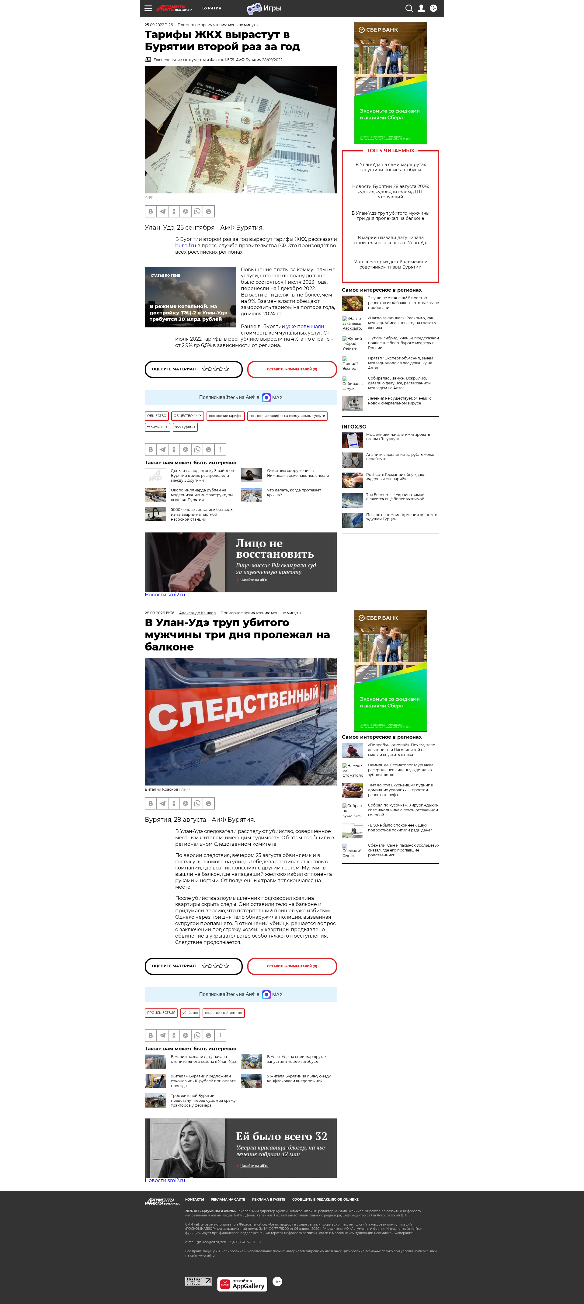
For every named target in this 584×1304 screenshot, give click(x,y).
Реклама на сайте (228, 1200)
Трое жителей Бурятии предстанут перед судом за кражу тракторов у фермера (203, 1100)
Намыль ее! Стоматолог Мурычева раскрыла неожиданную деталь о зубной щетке (400, 770)
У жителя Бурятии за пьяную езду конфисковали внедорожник (299, 1078)
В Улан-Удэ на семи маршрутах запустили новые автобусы (391, 167)
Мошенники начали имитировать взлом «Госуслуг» (398, 436)
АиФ (149, 197)
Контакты (194, 1200)
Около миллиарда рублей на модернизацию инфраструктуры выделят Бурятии (202, 495)
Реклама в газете (268, 1200)
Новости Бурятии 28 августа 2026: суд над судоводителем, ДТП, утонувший (390, 191)
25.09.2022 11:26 (159, 25)
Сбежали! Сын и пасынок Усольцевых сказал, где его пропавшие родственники (403, 850)
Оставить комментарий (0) (292, 369)
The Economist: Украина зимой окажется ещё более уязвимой (395, 497)
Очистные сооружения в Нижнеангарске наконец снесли (298, 473)
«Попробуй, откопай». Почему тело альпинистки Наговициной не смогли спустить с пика (401, 750)
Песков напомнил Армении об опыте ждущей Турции (401, 517)
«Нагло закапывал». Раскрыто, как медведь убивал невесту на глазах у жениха (402, 323)
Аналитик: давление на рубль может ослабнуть (401, 457)
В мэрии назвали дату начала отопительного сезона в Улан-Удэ (391, 240)
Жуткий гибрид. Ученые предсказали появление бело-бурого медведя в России (403, 343)
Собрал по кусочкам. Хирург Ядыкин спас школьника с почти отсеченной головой (403, 810)
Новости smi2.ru (165, 595)
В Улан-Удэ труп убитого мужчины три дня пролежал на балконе (390, 216)
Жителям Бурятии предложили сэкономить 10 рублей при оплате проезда (203, 1081)
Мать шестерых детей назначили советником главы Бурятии (390, 264)
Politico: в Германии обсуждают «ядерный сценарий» (396, 477)
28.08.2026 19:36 (159, 613)
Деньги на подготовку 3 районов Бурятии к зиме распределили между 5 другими (202, 475)
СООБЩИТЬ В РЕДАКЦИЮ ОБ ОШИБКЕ (325, 1200)
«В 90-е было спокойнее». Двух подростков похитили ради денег (400, 827)
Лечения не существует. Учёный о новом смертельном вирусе (400, 400)
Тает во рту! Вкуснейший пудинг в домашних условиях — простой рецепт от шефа (400, 790)
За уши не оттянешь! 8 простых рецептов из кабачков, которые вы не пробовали (403, 303)
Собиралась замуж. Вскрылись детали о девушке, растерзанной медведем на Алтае (399, 383)
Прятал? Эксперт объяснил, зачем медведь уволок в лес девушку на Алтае (400, 363)
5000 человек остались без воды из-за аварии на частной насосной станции (202, 514)
